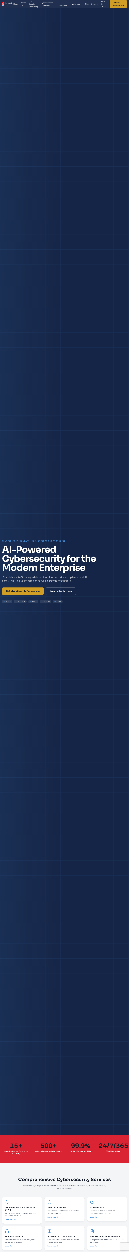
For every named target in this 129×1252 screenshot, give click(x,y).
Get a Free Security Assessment (23, 591)
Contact (94, 4)
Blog (87, 4)
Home (15, 4)
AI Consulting (62, 4)
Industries (76, 4)
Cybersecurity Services (47, 4)
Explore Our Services (61, 591)
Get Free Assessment (118, 4)
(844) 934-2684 (103, 4)
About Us (23, 4)
